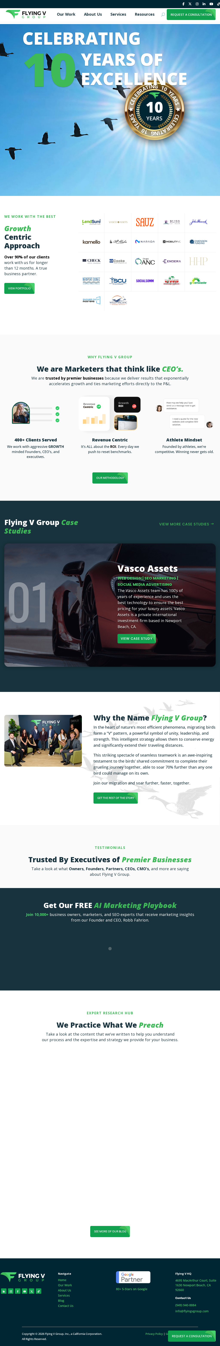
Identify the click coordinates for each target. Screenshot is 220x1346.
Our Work (65, 1285)
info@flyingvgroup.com (192, 1311)
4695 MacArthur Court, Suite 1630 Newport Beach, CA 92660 (195, 1285)
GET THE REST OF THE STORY (115, 798)
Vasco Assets (148, 568)
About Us (64, 1290)
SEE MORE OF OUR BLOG (110, 1231)
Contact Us (65, 1306)
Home (62, 1280)
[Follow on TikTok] (38, 1291)
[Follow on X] (31, 1291)
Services (64, 1295)
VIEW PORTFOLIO (19, 288)
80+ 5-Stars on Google (131, 1289)
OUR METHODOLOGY (110, 478)
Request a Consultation (192, 1336)
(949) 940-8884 (185, 1305)
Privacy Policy (154, 1334)
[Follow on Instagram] (10, 1291)
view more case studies (184, 524)
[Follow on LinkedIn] (3, 1291)
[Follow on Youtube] (24, 1291)
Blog (61, 1301)
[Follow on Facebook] (17, 1291)
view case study (136, 638)
